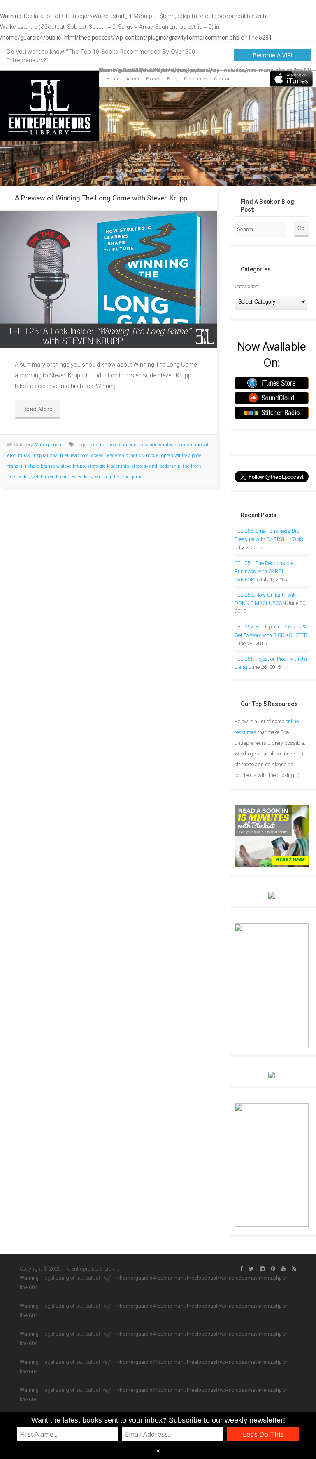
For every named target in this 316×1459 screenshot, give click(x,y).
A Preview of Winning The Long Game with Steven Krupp (101, 198)
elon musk (18, 455)
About (133, 79)
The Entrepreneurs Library (49, 106)
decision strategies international (174, 444)
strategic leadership (108, 466)
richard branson (41, 466)
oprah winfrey (175, 455)
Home (112, 79)
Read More (37, 409)
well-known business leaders (61, 477)
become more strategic (112, 444)
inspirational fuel (50, 455)
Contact (223, 79)
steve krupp (72, 466)
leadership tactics (125, 455)
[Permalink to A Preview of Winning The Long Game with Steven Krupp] (108, 279)
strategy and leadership (155, 466)
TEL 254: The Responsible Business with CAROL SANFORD (264, 571)
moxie (152, 455)
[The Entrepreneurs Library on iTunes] (291, 78)
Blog (172, 79)
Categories (246, 286)
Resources (195, 79)
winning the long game (118, 477)
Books (153, 79)
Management (49, 444)
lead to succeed (87, 455)
